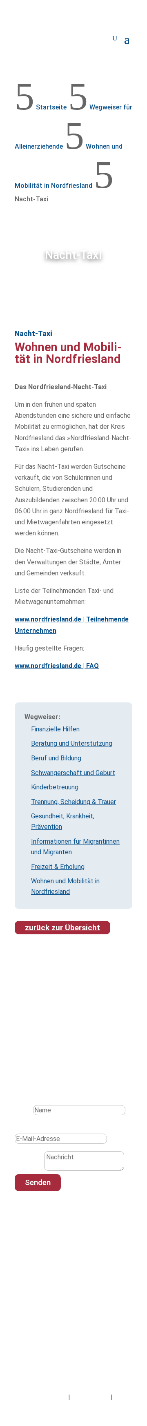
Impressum (51, 1397)
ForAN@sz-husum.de (52, 1275)
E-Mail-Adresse (37, 1128)
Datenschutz (90, 1397)
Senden (38, 1182)
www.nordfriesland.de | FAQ (57, 666)
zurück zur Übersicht (62, 927)
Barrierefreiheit (73, 1408)
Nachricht (28, 1168)
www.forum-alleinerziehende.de (67, 1286)
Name (23, 1110)
